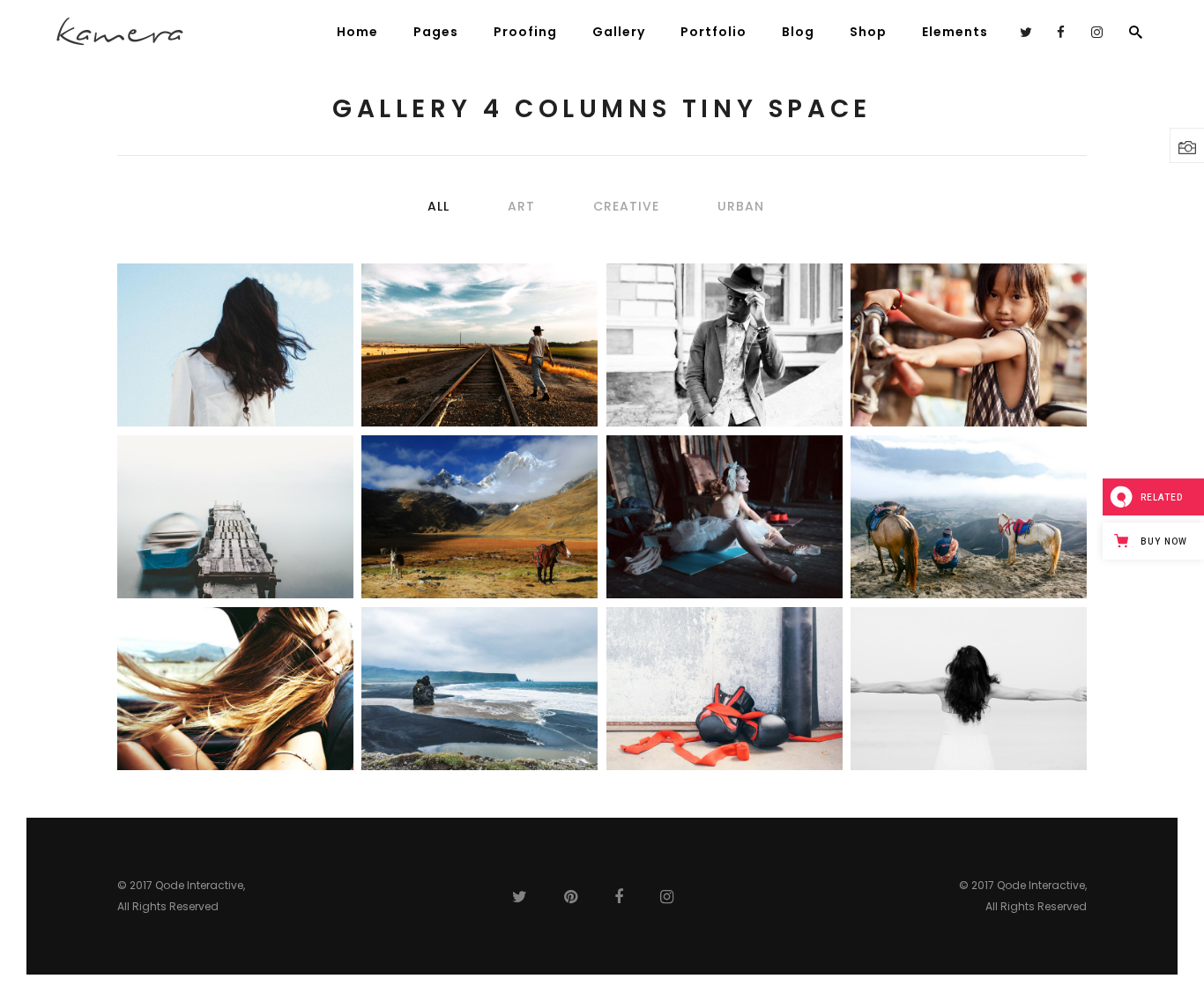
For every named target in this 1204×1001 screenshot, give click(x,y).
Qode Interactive (199, 885)
